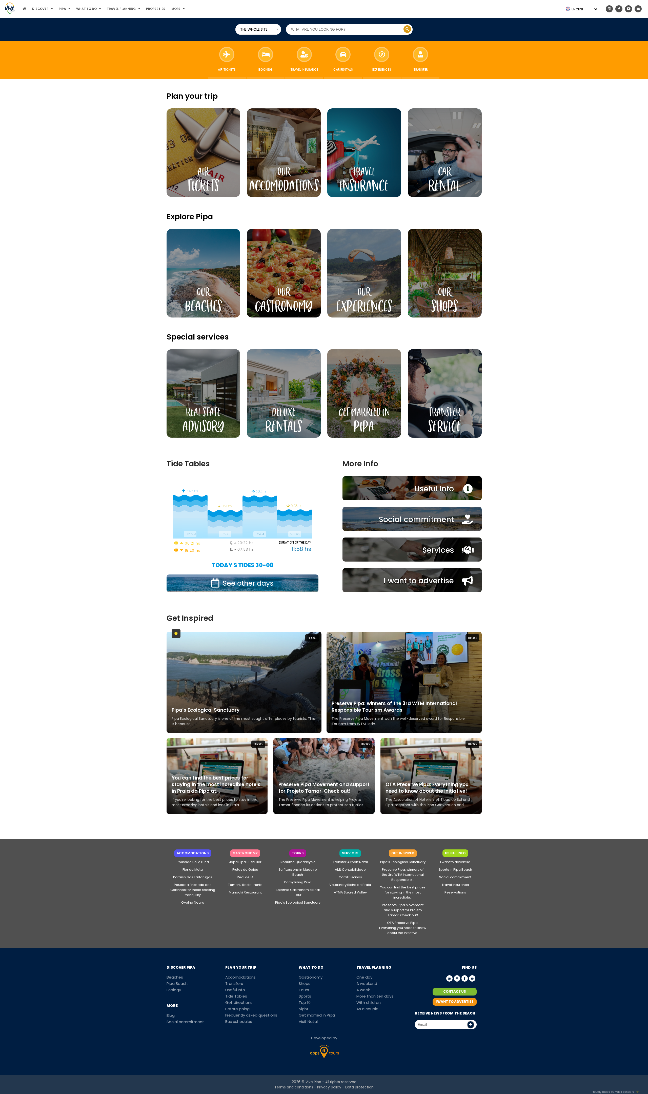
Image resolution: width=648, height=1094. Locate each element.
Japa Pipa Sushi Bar (245, 862)
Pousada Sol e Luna (193, 862)
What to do (86, 9)
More (175, 9)
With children (368, 1002)
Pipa (62, 9)
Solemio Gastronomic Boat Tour (298, 892)
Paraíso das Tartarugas (192, 877)
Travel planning (121, 9)
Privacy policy (329, 1087)
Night (304, 1008)
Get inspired (402, 853)
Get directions (238, 1002)
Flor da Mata (193, 869)
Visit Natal (308, 1021)
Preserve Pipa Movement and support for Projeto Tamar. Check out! (402, 910)
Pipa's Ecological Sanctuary (297, 902)
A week (363, 989)
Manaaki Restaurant (245, 892)
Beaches (175, 977)
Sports (305, 996)
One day (364, 977)
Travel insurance (455, 884)
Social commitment (455, 877)
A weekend (366, 983)
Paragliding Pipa (297, 882)
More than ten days (374, 996)
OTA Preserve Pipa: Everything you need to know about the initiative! (402, 927)
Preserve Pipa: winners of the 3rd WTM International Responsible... (403, 874)
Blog (171, 1015)
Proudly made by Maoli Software (613, 1092)
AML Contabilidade (350, 869)
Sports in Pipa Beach (455, 869)
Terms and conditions (293, 1087)
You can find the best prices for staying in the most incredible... (403, 892)
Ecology (174, 989)
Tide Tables (236, 996)
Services (350, 853)
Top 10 (305, 1002)
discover (40, 9)
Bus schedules (238, 1021)
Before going (237, 1008)
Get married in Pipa (317, 1015)
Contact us (454, 991)
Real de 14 (245, 877)
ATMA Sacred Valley (350, 892)
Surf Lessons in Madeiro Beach (297, 872)
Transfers (234, 983)
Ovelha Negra (192, 902)
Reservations (455, 892)
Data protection (359, 1087)
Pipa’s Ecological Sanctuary (403, 862)
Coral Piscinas (350, 877)
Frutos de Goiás (245, 869)
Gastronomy (245, 853)
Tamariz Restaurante (245, 884)
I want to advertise (455, 862)
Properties (155, 9)
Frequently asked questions (251, 1015)
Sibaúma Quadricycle (298, 862)
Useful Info (455, 853)
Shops (304, 983)
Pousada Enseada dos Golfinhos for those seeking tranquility (192, 889)
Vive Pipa (313, 1081)
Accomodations (193, 853)
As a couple (367, 1008)
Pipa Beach (177, 983)
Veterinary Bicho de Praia (350, 884)
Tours (298, 853)
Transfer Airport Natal (350, 862)
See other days (248, 583)
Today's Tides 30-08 (242, 565)
